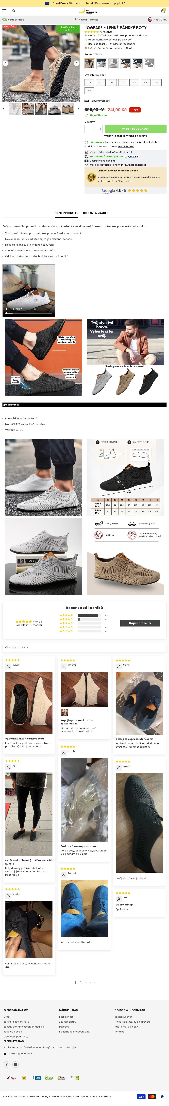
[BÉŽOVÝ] (89, 63)
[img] (12, 660)
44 (145, 82)
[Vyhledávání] (14, 11)
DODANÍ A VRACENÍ (96, 213)
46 (89, 90)
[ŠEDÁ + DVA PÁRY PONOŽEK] (137, 63)
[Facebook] (7, 1064)
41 (112, 82)
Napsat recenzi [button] (140, 623)
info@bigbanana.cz (20, 1053)
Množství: (90, 122)
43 (134, 82)
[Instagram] (15, 1064)
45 (156, 82)
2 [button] (80, 982)
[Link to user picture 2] (64, 712)
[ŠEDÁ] (101, 63)
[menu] (4, 11)
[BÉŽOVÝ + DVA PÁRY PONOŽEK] (125, 63)
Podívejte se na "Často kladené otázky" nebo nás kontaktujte (40, 1047)
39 (89, 82)
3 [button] (86, 982)
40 (100, 82)
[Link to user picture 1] (29, 703)
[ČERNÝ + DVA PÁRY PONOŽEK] (149, 63)
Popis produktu (66, 213)
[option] (41, 63)
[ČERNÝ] (113, 63)
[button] (5, 63)
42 (123, 82)
